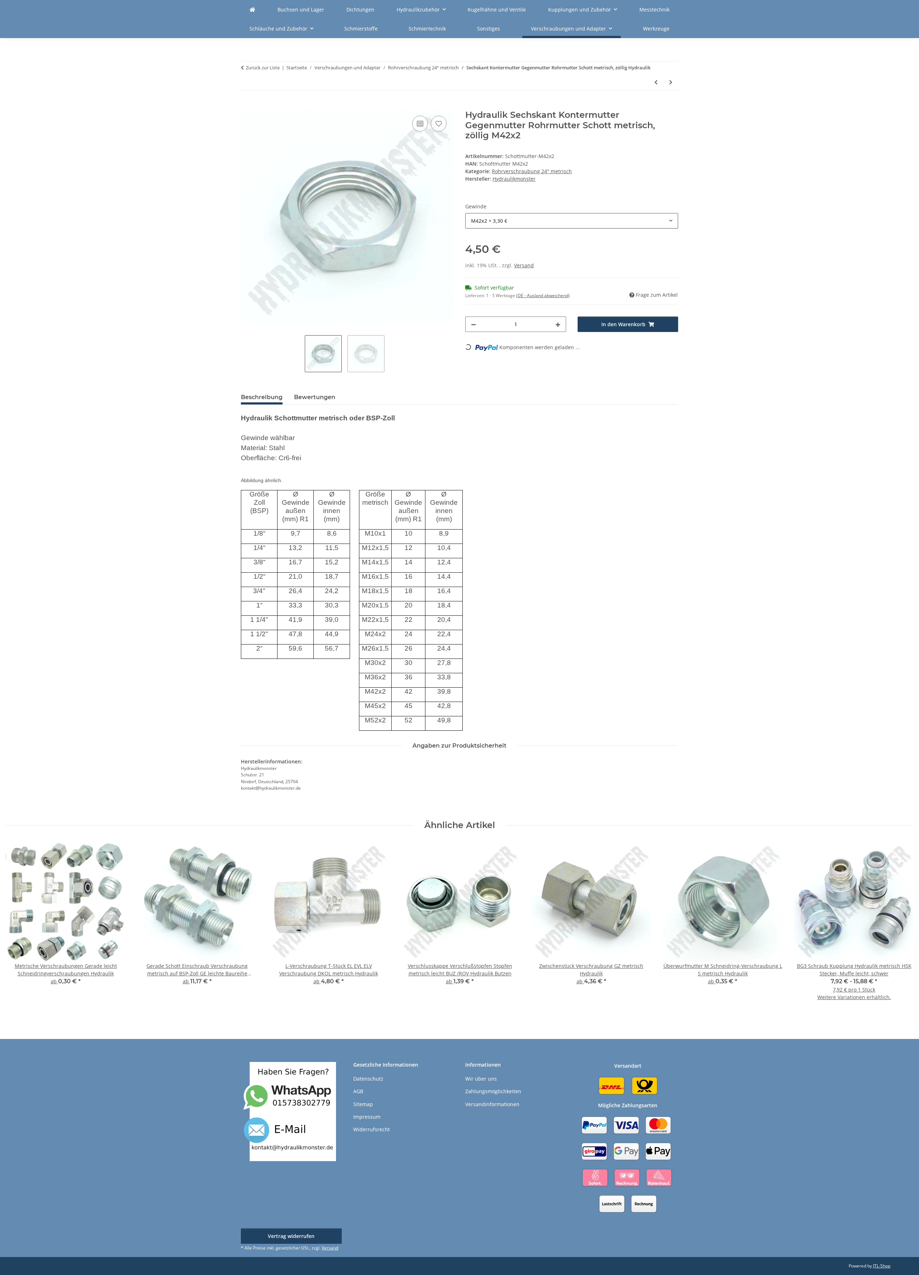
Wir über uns (481, 1078)
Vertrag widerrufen (291, 1236)
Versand (524, 265)
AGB (358, 1091)
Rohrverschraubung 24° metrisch (532, 171)
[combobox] (571, 220)
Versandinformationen (492, 1104)
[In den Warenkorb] (246, 106)
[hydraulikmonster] (252, 9)
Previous (18, 926)
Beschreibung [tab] (262, 397)
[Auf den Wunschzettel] (439, 123)
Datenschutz (368, 1078)
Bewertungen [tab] (314, 397)
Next (902, 926)
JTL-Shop (881, 1266)
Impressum (367, 1116)
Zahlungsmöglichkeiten (493, 1091)
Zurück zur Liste (263, 67)
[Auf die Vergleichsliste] (420, 123)
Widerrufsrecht (371, 1129)
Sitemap (363, 1104)
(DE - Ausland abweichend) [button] (543, 295)
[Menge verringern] (473, 324)
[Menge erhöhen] (558, 324)
